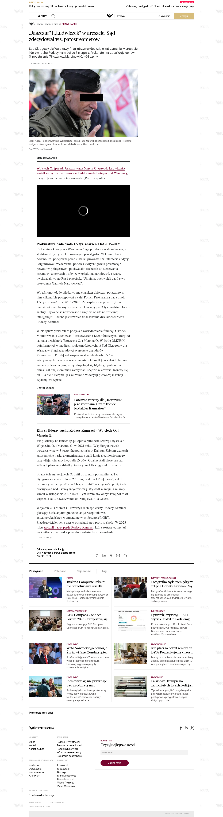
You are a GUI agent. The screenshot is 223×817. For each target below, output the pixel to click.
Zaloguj (184, 16)
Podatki (70, 578)
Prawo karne (69, 24)
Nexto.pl (61, 772)
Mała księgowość (66, 775)
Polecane (60, 571)
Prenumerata (36, 772)
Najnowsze (84, 571)
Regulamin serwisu (67, 749)
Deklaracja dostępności (69, 756)
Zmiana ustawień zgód (69, 745)
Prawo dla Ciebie (52, 24)
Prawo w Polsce (158, 644)
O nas (32, 742)
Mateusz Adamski (47, 158)
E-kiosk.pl (62, 765)
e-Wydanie (164, 16)
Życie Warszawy (66, 786)
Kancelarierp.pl (65, 779)
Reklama (34, 765)
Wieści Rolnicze (65, 782)
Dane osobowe (158, 611)
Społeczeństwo (81, 395)
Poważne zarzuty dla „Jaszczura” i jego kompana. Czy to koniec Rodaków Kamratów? (99, 404)
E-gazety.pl (63, 768)
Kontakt (33, 745)
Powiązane (36, 571)
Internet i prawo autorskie (163, 578)
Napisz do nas (36, 749)
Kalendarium (57, 802)
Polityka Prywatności (68, 742)
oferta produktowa (39, 807)
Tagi (104, 571)
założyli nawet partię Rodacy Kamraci (68, 527)
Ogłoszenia (35, 768)
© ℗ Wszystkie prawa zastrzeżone (56, 552)
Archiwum (34, 775)
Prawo (121, 16)
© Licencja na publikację (50, 549)
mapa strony (36, 802)
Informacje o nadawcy (69, 752)
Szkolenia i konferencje (42, 795)
